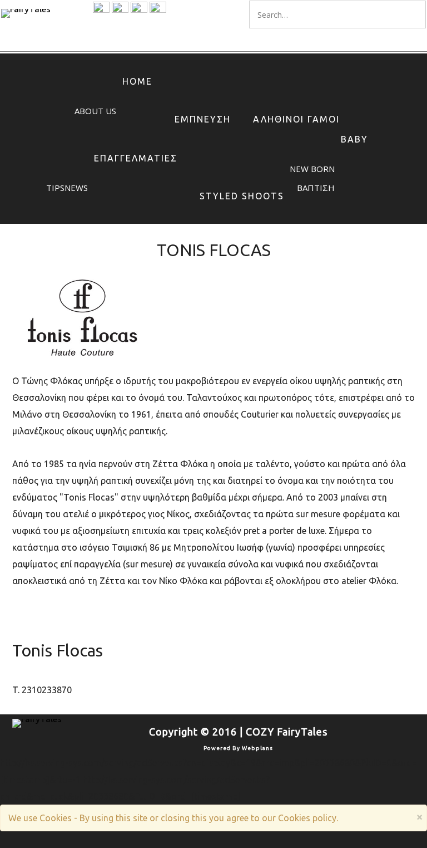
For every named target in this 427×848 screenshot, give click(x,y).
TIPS (55, 187)
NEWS (76, 187)
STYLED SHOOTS (242, 196)
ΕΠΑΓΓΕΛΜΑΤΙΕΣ (135, 158)
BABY (354, 139)
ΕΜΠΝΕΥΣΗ (203, 119)
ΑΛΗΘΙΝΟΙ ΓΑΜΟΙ (296, 119)
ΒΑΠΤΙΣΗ (316, 187)
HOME (137, 81)
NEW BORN (312, 168)
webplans (257, 748)
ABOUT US (95, 110)
